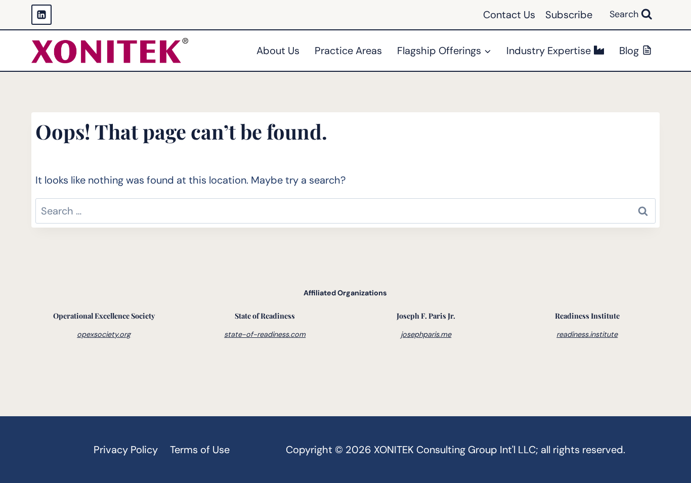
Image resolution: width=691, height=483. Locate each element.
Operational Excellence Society (104, 316)
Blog (629, 50)
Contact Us (509, 14)
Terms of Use (200, 449)
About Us (277, 50)
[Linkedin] (41, 15)
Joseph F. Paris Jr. (426, 316)
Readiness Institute (587, 316)
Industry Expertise (548, 50)
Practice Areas (348, 50)
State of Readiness (265, 316)
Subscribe (568, 14)
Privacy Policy (126, 449)
